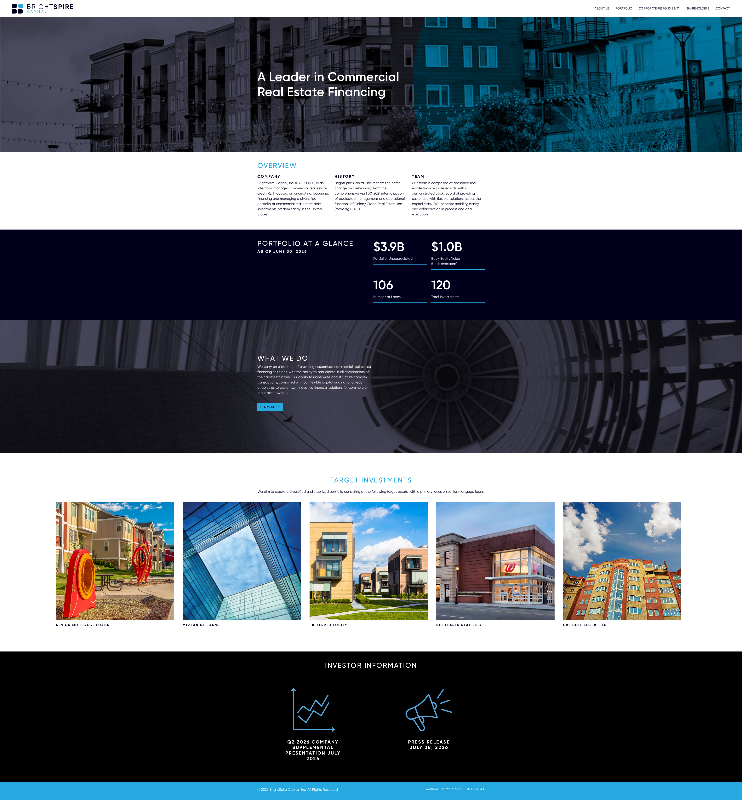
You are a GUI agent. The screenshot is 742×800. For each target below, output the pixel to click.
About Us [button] (602, 8)
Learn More (270, 407)
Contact (723, 8)
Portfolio (624, 8)
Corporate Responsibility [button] (659, 8)
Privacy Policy (452, 788)
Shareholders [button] (697, 8)
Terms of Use (476, 788)
